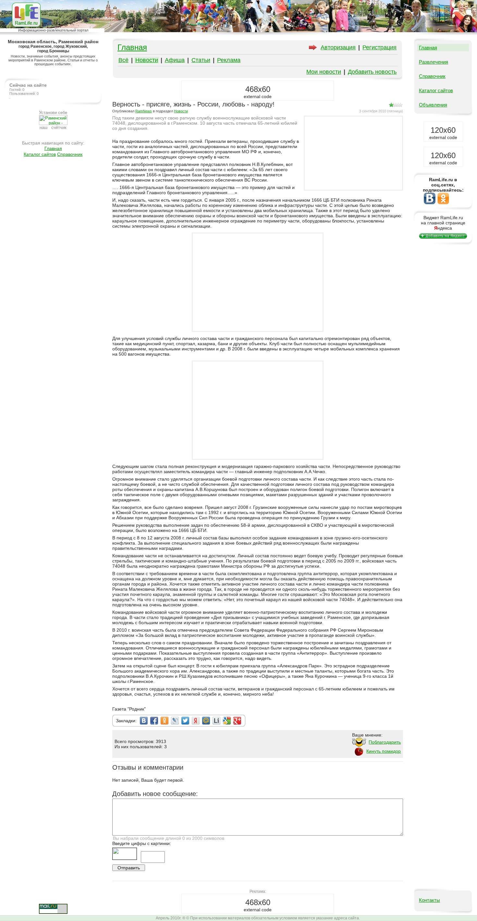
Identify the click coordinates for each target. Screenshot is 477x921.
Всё (123, 60)
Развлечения (433, 62)
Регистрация (379, 47)
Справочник (69, 154)
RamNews (143, 111)
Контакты (429, 900)
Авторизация (338, 47)
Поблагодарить (385, 742)
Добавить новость (372, 72)
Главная (53, 148)
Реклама (228, 60)
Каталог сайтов (40, 154)
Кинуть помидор (383, 751)
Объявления (433, 104)
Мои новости (323, 72)
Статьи (200, 60)
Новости (146, 60)
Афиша (175, 60)
